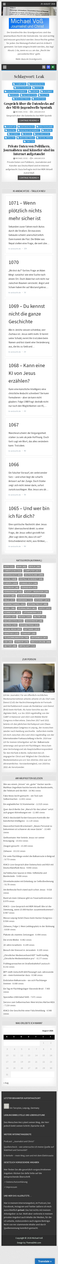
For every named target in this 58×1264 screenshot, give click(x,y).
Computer (21, 84)
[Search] (44, 67)
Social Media (45, 137)
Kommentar (12, 612)
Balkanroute (43, 742)
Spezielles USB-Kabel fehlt (16, 997)
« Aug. (6, 1082)
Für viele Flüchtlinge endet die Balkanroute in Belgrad (29, 856)
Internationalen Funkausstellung (18, 738)
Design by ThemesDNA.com (29, 1242)
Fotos (9, 595)
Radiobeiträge (22, 99)
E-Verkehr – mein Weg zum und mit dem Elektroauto (28, 1155)
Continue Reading (28, 120)
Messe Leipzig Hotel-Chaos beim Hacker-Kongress (27, 917)
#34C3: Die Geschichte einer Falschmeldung (24, 1010)
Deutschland (23, 87)
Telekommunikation (16, 637)
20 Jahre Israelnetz (12, 944)
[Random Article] (48, 67)
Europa (35, 91)
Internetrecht (37, 604)
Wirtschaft (27, 646)
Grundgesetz (35, 59)
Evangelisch (28, 583)
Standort (28, 633)
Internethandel (14, 604)
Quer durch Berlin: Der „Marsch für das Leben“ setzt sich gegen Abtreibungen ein (28, 811)
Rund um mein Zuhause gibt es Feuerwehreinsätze (27, 898)
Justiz (45, 608)
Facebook (11, 587)
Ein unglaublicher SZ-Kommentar (18, 804)
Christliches (12, 570)
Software (31, 629)
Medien (14, 95)
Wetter (10, 646)
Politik (44, 95)
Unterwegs (39, 637)
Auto (9, 566)
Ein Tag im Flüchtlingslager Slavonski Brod (23, 988)
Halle (9, 600)
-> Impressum (10, 1187)
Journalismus (27, 608)
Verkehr (21, 641)
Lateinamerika (32, 612)
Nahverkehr (34, 621)
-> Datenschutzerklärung (16, 1181)
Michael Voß (21, 112)
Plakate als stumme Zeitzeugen (18, 934)
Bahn (21, 566)
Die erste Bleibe (11, 939)
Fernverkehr (13, 591)
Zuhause (7, 851)
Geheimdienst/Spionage (31, 595)
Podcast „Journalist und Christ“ (19, 1141)
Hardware (24, 600)
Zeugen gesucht (11, 845)
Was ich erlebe (40, 641)
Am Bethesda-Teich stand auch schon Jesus (24, 889)
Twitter (30, 141)
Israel (9, 608)
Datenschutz (37, 84)
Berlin (34, 566)
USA (8, 641)
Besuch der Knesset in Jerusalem (19, 950)
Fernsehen (29, 587)
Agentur (11, 126)
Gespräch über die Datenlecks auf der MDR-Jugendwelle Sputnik (29, 105)
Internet (48, 91)
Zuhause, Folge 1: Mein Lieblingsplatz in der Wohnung (28, 926)
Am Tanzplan (15, 1107)
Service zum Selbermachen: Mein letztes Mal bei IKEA (29, 1002)
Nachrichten (29, 95)
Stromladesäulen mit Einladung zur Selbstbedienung (28, 881)
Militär (39, 616)
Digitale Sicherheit (16, 91)
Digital (39, 87)
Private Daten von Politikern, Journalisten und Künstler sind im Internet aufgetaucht (29, 150)
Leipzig (10, 616)
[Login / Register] (53, 67)
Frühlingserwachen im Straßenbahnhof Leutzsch (26, 963)
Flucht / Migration (36, 591)
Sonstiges (40, 99)
